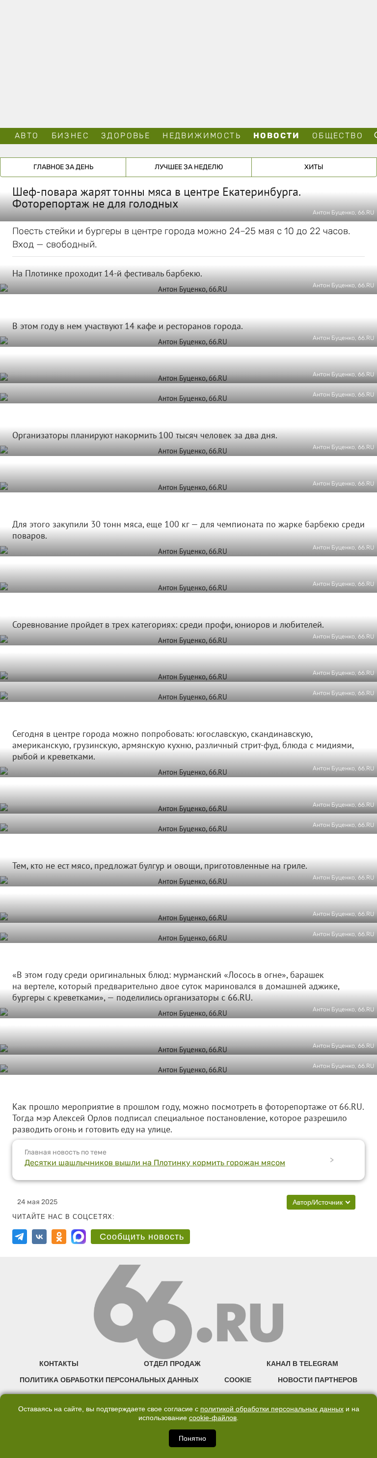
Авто (27, 135)
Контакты (59, 1363)
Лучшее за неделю (189, 167)
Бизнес (70, 135)
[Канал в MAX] (78, 1236)
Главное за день (63, 167)
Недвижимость (201, 135)
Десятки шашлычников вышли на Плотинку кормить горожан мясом (155, 1162)
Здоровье (125, 135)
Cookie (237, 1380)
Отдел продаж (172, 1363)
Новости (276, 135)
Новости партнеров (317, 1380)
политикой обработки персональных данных (272, 1409)
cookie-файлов (213, 1418)
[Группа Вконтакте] (39, 1236)
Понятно (192, 1438)
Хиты (313, 167)
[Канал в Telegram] (19, 1236)
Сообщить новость (142, 1237)
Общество (337, 135)
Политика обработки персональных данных (109, 1380)
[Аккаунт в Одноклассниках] (59, 1236)
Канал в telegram (302, 1363)
